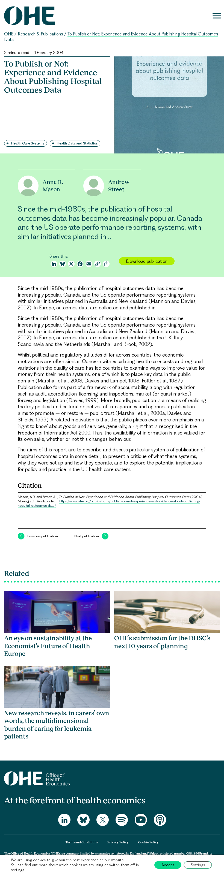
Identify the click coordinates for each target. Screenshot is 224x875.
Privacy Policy (118, 842)
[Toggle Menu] (217, 15)
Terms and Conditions (82, 842)
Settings (198, 864)
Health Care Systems (28, 143)
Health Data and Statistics (77, 143)
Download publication (146, 261)
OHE (8, 34)
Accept (167, 864)
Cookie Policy (148, 842)
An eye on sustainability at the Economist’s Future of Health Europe (48, 646)
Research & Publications (40, 34)
